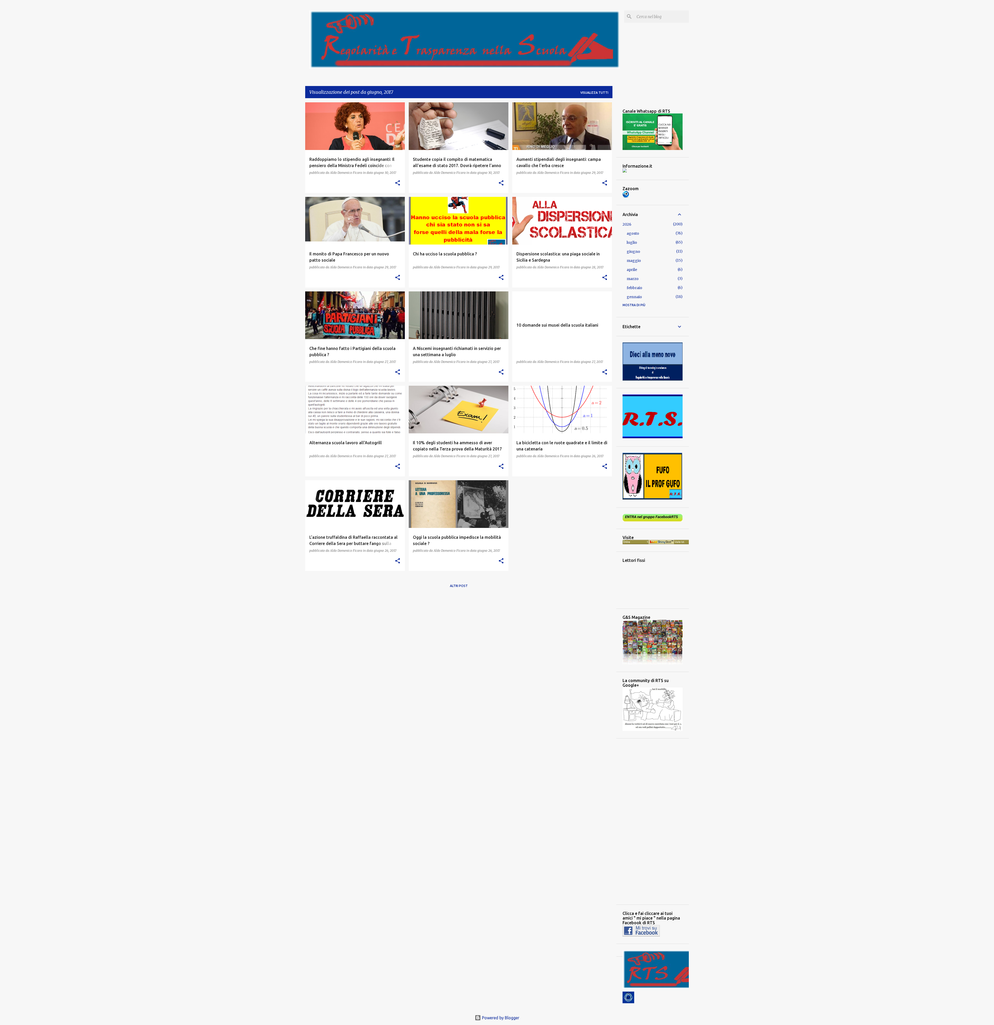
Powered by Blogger (500, 1017)
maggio (634, 260)
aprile (632, 269)
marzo (633, 278)
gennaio (634, 297)
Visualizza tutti (594, 92)
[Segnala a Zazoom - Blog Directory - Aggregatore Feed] (626, 196)
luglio (632, 242)
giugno (633, 251)
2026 (627, 224)
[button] (397, 183)
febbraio (634, 287)
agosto (633, 233)
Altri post (459, 585)
